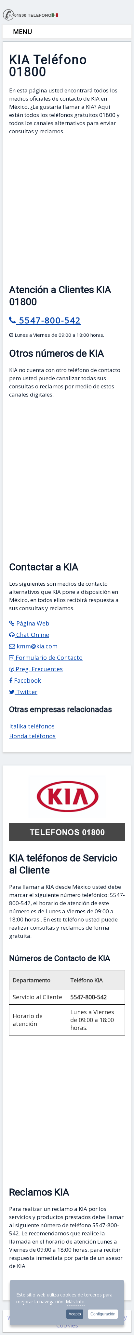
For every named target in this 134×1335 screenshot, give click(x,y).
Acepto (75, 1314)
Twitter (26, 692)
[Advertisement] (67, 208)
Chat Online (32, 635)
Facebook (26, 680)
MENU (21, 31)
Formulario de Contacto (48, 657)
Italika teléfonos (32, 726)
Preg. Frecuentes (38, 669)
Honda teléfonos (32, 736)
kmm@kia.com (36, 646)
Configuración (102, 1314)
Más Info (75, 1301)
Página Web (32, 623)
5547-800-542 (48, 320)
